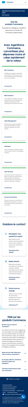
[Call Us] (23, 396)
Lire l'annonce (5, 15)
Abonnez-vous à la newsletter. (14, 278)
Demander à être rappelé (14, 251)
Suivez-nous (12, 305)
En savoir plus (8, 86)
